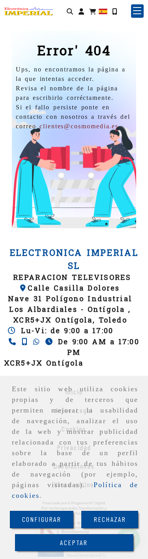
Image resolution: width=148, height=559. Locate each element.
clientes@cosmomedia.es (78, 126)
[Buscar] (70, 11)
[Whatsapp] (37, 341)
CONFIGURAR (42, 519)
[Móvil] (114, 11)
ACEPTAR (74, 542)
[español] (103, 11)
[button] (81, 11)
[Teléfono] (13, 341)
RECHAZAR (110, 519)
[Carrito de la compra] (93, 11)
